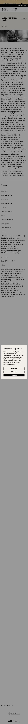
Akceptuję (14, 375)
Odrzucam (14, 372)
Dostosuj (14, 369)
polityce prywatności (9, 364)
